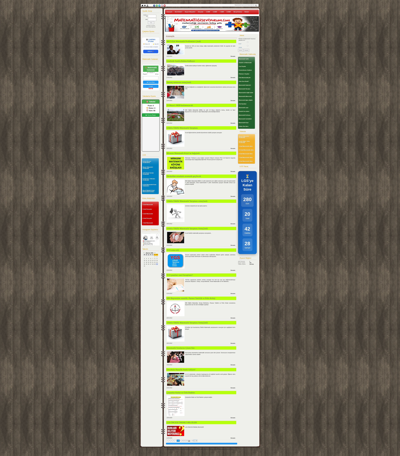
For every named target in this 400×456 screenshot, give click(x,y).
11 (184, 440)
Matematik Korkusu (244, 115)
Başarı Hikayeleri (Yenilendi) (148, 167)
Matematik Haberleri (245, 85)
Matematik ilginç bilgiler (246, 100)
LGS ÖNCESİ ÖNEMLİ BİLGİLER (182, 422)
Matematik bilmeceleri (245, 96)
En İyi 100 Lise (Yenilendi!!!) (147, 162)
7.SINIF (222, 12)
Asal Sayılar (242, 66)
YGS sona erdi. (173, 250)
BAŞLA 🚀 (151, 51)
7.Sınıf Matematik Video (246, 157)
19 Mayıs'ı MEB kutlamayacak (180, 105)
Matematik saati (243, 107)
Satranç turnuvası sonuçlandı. (179, 82)
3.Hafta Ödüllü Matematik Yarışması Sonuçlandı (187, 322)
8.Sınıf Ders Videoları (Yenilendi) (149, 179)
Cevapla (151, 86)
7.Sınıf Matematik (148, 223)
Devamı (233, 56)
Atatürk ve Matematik (245, 62)
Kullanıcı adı (145, 15)
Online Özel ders (243, 126)
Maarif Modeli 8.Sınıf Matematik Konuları (148, 191)
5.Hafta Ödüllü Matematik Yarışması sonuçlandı (187, 201)
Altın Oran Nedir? (244, 81)
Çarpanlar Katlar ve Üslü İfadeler (181, 392)
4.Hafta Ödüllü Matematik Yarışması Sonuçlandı (187, 228)
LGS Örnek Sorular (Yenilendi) (148, 173)
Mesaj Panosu (238, 12)
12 (187, 440)
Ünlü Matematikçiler (245, 77)
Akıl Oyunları (242, 104)
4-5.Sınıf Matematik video (246, 150)
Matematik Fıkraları (244, 89)
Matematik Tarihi (244, 59)
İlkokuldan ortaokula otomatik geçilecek (184, 176)
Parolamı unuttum (150, 25)
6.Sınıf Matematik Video (246, 154)
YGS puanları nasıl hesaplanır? (180, 275)
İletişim (247, 12)
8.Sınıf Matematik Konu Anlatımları (149, 185)
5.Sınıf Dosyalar (147, 209)
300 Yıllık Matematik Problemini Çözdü (184, 41)
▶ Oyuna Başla (151, 82)
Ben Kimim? (178, 12)
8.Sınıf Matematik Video (246, 161)
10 (182, 440)
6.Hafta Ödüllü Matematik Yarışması (182, 128)
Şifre (146, 19)
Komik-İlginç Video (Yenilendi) (244, 142)
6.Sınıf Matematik (148, 214)
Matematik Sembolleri (245, 119)
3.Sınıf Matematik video (245, 146)
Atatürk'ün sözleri (244, 111)
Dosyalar (200, 12)
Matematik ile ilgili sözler (246, 92)
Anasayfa (169, 12)
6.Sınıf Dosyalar (147, 218)
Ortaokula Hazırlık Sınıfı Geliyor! (181, 369)
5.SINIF (208, 12)
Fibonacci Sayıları (244, 74)
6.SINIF (215, 12)
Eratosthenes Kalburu (245, 70)
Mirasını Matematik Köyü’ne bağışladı (183, 153)
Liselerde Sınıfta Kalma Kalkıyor (181, 61)
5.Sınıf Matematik (148, 204)
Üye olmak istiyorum (151, 26)
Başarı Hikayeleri (190, 12)
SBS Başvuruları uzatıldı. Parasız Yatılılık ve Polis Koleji (191, 298)
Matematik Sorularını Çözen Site (181, 348)
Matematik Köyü (243, 122)
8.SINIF (229, 12)
